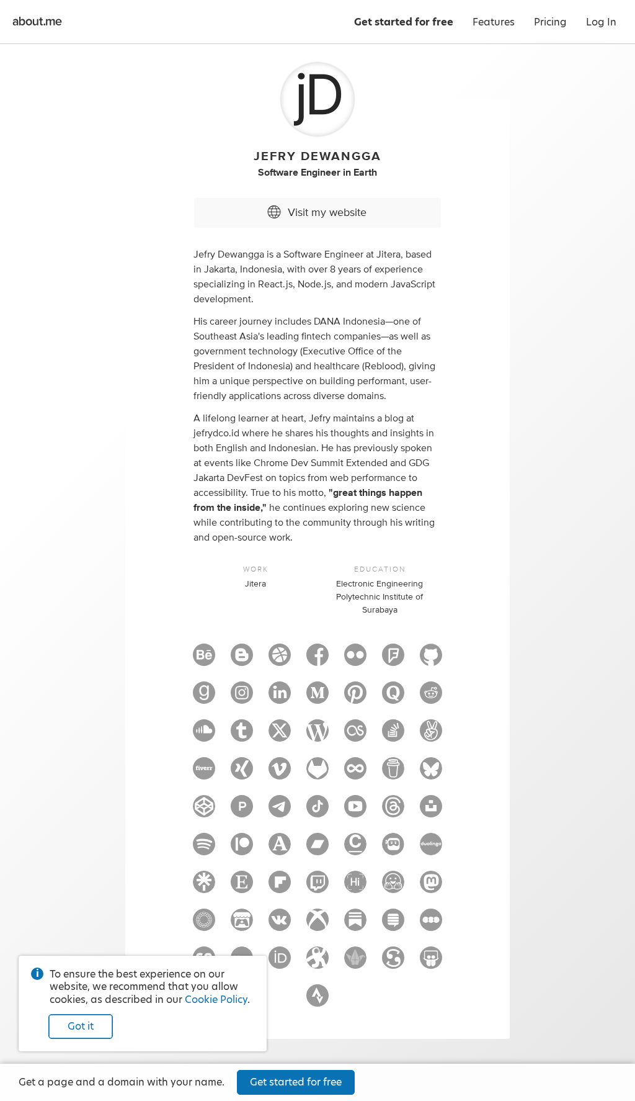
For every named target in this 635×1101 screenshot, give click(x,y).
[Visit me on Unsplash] (431, 811)
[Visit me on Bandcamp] (317, 849)
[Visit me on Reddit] (431, 698)
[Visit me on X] (280, 736)
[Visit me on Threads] (393, 811)
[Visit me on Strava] (317, 1001)
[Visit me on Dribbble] (280, 660)
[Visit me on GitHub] (431, 660)
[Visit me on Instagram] (242, 698)
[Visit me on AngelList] (431, 736)
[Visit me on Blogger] (242, 660)
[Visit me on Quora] (393, 698)
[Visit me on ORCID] (280, 963)
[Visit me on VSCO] (204, 925)
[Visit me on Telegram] (280, 811)
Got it (81, 1026)
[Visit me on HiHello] (355, 887)
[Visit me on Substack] (355, 925)
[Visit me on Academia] (280, 849)
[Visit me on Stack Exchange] (393, 925)
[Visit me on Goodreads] (204, 698)
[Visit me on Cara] (355, 849)
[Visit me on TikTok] (317, 811)
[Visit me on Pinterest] (355, 698)
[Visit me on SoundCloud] (204, 736)
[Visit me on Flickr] (355, 660)
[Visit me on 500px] (355, 774)
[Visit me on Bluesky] (431, 774)
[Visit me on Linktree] (204, 887)
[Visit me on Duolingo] (431, 849)
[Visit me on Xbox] (317, 925)
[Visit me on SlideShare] (431, 963)
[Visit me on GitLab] (317, 774)
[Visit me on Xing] (242, 774)
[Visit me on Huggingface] (393, 887)
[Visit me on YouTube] (355, 811)
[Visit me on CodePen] (204, 811)
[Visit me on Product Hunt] (242, 811)
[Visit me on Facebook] (317, 660)
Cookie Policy (216, 999)
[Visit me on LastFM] (355, 736)
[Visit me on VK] (280, 925)
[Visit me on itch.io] (242, 925)
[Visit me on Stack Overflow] (393, 736)
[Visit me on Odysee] (317, 963)
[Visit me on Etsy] (242, 887)
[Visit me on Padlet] (355, 963)
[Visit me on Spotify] (204, 849)
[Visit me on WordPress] (317, 736)
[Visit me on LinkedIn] (280, 698)
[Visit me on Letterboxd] (431, 925)
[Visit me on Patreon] (242, 849)
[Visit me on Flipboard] (280, 887)
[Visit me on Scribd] (393, 963)
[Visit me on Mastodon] (431, 887)
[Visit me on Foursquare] (393, 660)
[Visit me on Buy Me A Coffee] (393, 774)
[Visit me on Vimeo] (280, 774)
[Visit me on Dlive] (393, 849)
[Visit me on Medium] (317, 698)
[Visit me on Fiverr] (204, 774)
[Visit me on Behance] (204, 660)
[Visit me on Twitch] (317, 887)
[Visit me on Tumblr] (242, 736)
